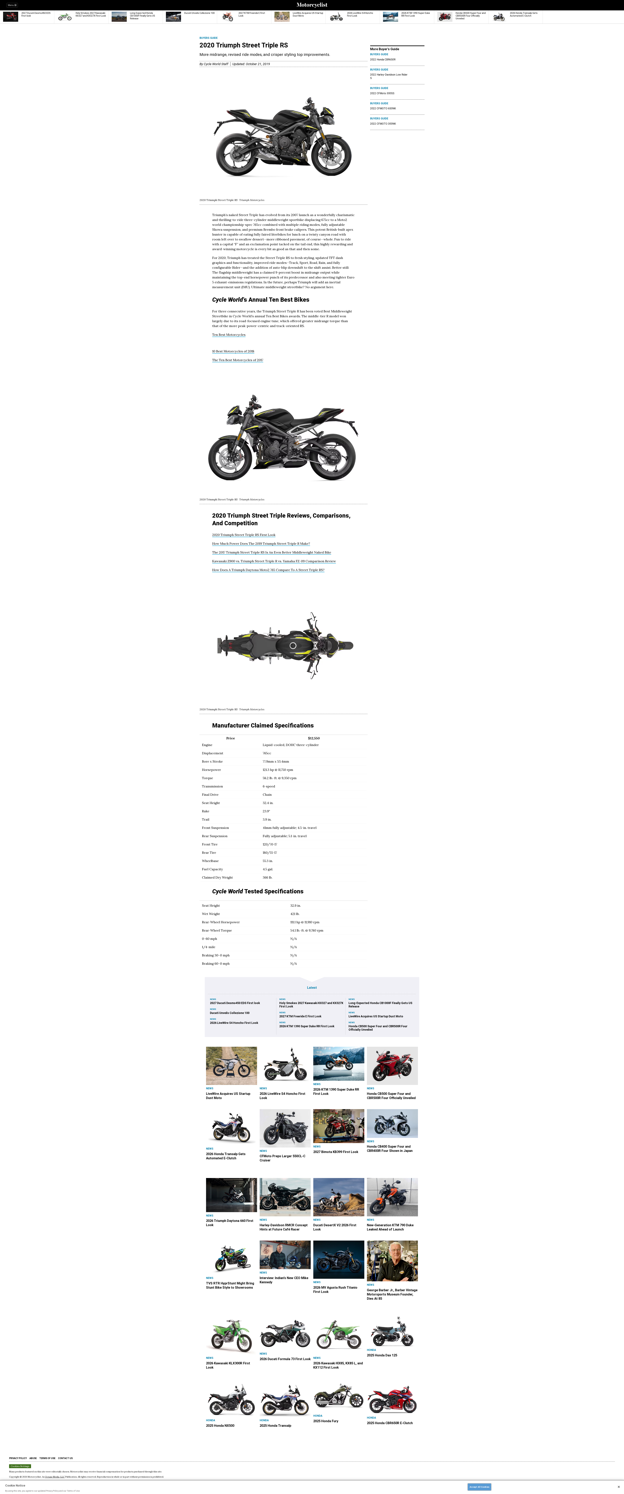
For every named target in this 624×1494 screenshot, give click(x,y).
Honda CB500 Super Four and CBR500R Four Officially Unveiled (378, 1027)
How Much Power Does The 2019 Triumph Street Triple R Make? (261, 543)
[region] (312, 1487)
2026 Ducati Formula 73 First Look (285, 1359)
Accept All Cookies (479, 1487)
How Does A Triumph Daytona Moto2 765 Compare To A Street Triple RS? (268, 570)
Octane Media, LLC (55, 1476)
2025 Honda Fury (325, 1421)
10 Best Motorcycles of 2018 (233, 351)
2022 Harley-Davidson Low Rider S (388, 76)
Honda (371, 1350)
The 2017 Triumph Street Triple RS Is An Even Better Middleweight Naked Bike (271, 552)
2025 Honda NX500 (220, 1426)
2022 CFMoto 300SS (382, 93)
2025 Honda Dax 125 (382, 1355)
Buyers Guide (209, 37)
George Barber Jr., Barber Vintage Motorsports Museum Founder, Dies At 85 (392, 1294)
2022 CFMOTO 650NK (383, 108)
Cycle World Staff (216, 64)
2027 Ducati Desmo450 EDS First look (235, 1003)
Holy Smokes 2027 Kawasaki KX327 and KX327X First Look (311, 1004)
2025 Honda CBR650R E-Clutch (390, 1423)
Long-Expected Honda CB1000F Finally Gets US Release (380, 1004)
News (213, 999)
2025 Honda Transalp (275, 1426)
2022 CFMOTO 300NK (383, 123)
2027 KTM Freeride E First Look (300, 1016)
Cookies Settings (20, 1466)
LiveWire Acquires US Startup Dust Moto (376, 1016)
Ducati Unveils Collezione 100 (229, 1013)
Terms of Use (47, 1458)
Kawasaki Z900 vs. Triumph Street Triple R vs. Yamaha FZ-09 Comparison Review (274, 561)
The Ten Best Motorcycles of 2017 (237, 360)
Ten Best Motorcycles (229, 335)
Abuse (33, 1458)
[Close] (618, 1486)
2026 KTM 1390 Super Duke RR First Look (306, 1026)
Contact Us (65, 1458)
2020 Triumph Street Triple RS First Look (243, 535)
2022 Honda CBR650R (383, 59)
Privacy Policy (18, 1458)
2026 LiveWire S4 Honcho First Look (234, 1022)
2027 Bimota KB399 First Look (335, 1152)
